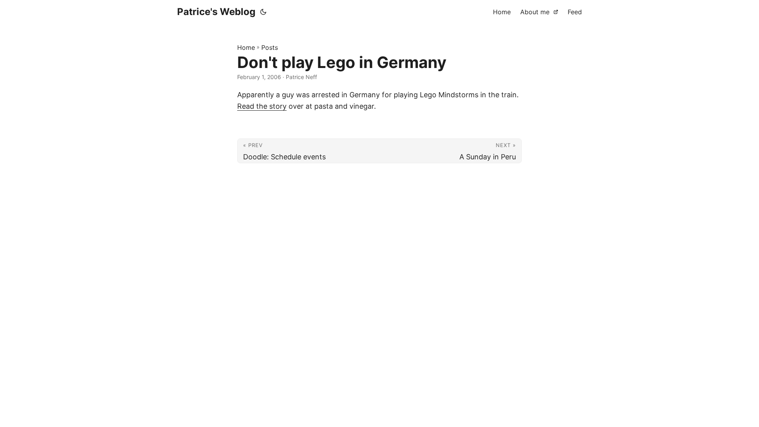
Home (246, 47)
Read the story (262, 106)
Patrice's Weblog (216, 11)
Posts (269, 47)
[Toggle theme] (263, 12)
